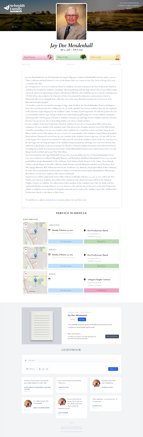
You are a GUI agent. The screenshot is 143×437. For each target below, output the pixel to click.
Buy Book (81, 319)
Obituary (26, 64)
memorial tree (51, 200)
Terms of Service (76, 428)
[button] (35, 231)
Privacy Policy (67, 428)
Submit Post (113, 369)
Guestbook (116, 64)
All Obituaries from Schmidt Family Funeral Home (129, 5)
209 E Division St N (94, 283)
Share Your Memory (112, 336)
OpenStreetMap (73, 431)
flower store (82, 200)
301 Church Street (93, 234)
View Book (72, 319)
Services (71, 64)
